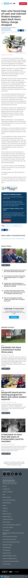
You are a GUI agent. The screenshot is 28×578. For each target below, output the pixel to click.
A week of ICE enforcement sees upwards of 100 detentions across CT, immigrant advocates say (14, 292)
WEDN (7, 481)
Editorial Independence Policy (9, 555)
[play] (2, 576)
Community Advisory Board (9, 500)
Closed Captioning (7, 547)
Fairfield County (17, 225)
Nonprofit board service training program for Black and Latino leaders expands (13, 395)
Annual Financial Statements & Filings (11, 542)
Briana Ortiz (4, 402)
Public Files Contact (6, 483)
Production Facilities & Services (10, 558)
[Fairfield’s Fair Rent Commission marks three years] (13, 336)
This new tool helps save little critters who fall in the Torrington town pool (14, 299)
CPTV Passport (6, 530)
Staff (4, 494)
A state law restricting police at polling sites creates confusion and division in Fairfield (15, 285)
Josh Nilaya (3, 444)
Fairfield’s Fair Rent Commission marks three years (11, 349)
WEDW (10, 481)
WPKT (12, 482)
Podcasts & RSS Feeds (8, 519)
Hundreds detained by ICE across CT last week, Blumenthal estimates (15, 270)
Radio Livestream (7, 522)
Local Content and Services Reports (11, 561)
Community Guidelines (8, 527)
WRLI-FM (15, 482)
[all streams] (26, 576)
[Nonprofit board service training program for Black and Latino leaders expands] (13, 381)
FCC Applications (6, 550)
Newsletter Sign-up (7, 516)
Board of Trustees (7, 497)
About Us (5, 486)
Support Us (5, 511)
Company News (6, 489)
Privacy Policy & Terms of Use (9, 539)
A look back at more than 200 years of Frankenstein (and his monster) (12, 438)
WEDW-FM (5, 482)
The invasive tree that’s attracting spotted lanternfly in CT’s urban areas (14, 277)
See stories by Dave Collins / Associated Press (12, 238)
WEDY (13, 481)
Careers (4, 505)
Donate (24, 3)
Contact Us (5, 508)
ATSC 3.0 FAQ (13, 483)
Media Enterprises (7, 502)
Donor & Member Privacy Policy (10, 536)
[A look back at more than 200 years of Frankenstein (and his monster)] (13, 425)
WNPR (9, 482)
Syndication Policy (7, 553)
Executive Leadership (7, 491)
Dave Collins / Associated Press (6, 29)
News (7, 225)
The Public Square (7, 564)
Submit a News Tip (7, 513)
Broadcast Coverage (7, 544)
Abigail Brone (4, 355)
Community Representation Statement (12, 524)
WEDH (4, 481)
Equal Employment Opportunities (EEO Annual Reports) (13, 533)
